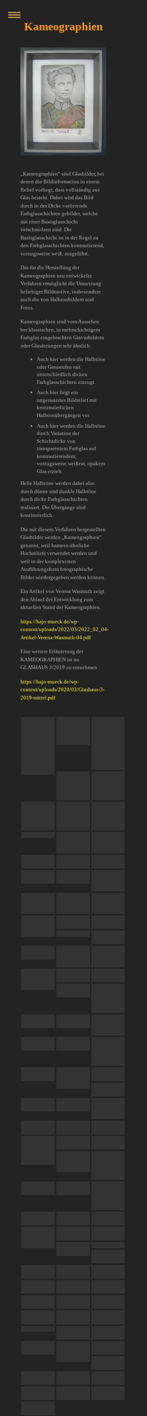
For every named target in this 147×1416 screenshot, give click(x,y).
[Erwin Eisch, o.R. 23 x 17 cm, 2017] (108, 937)
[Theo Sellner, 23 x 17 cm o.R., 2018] (108, 842)
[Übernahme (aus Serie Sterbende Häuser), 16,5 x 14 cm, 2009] (73, 1233)
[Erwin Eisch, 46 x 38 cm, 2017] (108, 922)
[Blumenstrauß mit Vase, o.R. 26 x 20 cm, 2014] (108, 998)
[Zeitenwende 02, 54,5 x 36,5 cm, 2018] (38, 903)
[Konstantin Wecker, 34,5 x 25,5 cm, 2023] (108, 816)
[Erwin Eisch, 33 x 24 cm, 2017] (73, 934)
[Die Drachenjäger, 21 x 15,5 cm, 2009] (108, 1218)
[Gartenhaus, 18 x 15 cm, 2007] (108, 1286)
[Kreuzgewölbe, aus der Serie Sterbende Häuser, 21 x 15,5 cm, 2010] (38, 1188)
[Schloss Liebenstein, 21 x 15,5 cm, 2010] (73, 1161)
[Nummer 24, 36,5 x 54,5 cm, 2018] (73, 876)
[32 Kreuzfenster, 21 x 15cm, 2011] (108, 1074)
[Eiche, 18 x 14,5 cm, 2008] (108, 1245)
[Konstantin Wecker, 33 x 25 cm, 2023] (73, 816)
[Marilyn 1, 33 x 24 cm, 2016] (73, 956)
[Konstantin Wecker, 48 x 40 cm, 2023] (38, 816)
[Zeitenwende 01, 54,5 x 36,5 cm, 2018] (108, 880)
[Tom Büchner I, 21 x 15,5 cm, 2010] (108, 1127)
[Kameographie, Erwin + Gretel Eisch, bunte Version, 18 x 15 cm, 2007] (108, 1378)
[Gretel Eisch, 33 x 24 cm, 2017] (38, 952)
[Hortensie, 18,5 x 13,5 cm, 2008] (108, 1271)
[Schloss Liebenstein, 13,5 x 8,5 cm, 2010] (108, 1165)
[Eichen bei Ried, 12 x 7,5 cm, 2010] (73, 1104)
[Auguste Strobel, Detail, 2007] (73, 1351)
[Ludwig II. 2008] (73, 1271)
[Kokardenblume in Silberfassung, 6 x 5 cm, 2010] (38, 1127)
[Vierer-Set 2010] (73, 1127)
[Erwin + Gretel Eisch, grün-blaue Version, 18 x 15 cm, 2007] (38, 1378)
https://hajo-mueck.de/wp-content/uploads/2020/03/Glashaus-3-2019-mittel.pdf (62, 690)
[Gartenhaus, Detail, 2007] (108, 1317)
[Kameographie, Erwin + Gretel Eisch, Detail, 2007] (73, 1378)
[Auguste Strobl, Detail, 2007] (38, 1347)
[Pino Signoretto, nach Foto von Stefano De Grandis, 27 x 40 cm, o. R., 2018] (38, 835)
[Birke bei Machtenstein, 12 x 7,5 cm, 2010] (108, 1108)
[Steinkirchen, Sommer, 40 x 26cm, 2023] (38, 746)
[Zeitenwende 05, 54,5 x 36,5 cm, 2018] (38, 926)
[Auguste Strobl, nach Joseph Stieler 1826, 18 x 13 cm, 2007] (73, 1332)
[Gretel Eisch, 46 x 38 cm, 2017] (73, 922)
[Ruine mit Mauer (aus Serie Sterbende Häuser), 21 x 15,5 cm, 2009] (73, 1248)
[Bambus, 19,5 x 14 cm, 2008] (108, 1256)
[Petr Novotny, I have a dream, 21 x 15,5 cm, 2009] (38, 1218)
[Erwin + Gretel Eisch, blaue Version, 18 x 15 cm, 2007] (108, 1347)
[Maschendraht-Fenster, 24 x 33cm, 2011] (108, 1051)
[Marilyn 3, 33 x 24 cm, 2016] (38, 979)
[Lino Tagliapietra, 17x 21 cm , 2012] (73, 1021)
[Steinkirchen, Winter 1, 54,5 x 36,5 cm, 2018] (38, 876)
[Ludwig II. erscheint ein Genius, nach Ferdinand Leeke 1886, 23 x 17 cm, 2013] (38, 1021)
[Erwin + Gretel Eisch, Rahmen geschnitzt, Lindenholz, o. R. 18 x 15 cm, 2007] (38, 1408)
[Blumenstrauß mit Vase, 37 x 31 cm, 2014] (73, 990)
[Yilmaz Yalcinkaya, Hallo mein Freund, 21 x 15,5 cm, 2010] (108, 1196)
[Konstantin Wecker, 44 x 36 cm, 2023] (73, 730)
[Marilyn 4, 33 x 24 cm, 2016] (73, 975)
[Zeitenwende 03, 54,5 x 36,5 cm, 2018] (73, 903)
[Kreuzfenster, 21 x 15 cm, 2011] (38, 1074)
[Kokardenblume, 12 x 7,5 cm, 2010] (38, 1104)
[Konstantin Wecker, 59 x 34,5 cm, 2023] (108, 743)
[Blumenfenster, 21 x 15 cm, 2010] (73, 1142)
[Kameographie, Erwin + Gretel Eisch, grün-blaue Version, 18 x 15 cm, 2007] (108, 1393)
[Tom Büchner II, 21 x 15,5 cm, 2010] (38, 1150)
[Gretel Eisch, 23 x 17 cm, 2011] (73, 1043)
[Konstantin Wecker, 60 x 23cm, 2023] (108, 786)
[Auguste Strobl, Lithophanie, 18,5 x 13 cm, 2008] (38, 1286)
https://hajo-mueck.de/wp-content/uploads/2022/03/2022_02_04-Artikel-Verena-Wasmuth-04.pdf (64, 629)
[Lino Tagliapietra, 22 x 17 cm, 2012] (108, 1025)
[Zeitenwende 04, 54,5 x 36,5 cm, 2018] (108, 903)
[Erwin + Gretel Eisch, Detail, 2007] (108, 1363)
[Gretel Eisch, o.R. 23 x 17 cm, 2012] (38, 1043)
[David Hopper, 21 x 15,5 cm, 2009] (73, 1218)
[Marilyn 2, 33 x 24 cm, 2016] (108, 956)
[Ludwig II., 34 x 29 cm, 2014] (108, 975)
